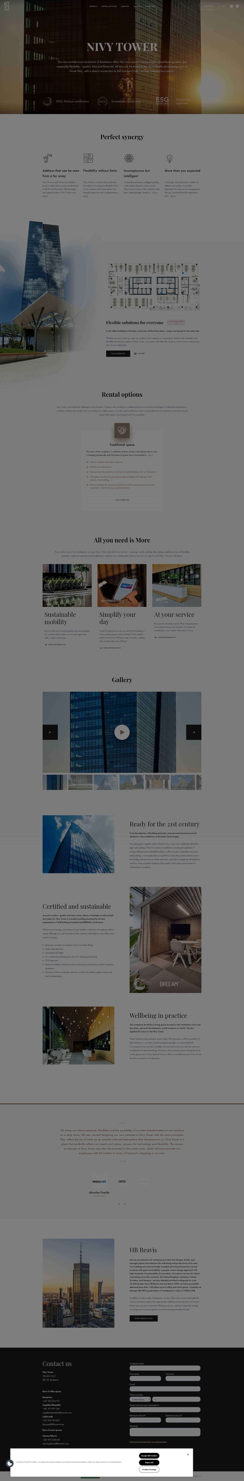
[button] (10, 1463)
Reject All (149, 1462)
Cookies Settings (149, 1469)
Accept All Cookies (149, 1456)
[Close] (188, 1454)
